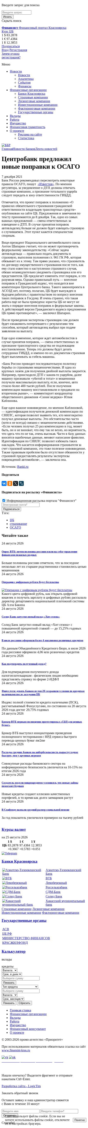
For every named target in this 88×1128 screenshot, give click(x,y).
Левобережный (56, 883)
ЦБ (12, 520)
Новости (16, 71)
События (24, 82)
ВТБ (49, 878)
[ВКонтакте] (4, 483)
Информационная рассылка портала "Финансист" (41, 500)
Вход (5, 50)
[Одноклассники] (9, 483)
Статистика (26, 138)
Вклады (15, 116)
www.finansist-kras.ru (16, 1050)
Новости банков (24, 149)
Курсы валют (14, 829)
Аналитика (26, 79)
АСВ (5, 929)
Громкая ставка (20, 1010)
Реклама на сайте (30, 134)
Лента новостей (46, 149)
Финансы (24, 86)
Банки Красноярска (31, 93)
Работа (14, 119)
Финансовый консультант (28, 1029)
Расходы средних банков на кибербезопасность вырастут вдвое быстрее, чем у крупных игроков (40, 754)
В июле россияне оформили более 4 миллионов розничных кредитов (42, 640)
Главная (7, 149)
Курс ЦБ (8, 31)
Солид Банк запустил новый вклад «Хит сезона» (31, 616)
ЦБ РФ (7, 933)
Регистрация (18, 50)
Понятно (79, 1120)
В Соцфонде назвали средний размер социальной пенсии (35, 809)
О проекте (17, 130)
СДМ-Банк (53, 892)
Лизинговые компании (34, 101)
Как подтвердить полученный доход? (24, 663)
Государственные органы (35, 112)
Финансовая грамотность (27, 127)
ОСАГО (15, 527)
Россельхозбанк (56, 887)
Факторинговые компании (36, 108)
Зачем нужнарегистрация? (11, 55)
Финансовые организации (28, 90)
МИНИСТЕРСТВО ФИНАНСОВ (26, 938)
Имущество (18, 123)
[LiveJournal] (21, 483)
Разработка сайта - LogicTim (21, 1086)
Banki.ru (22, 466)
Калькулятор (14, 951)
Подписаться (11, 46)
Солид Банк (54, 896)
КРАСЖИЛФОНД (15, 942)
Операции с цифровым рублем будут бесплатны (30, 582)
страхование (18, 523)
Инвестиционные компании (38, 104)
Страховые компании (33, 97)
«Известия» (46, 184)
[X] (15, 483)
